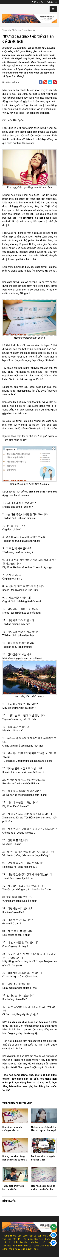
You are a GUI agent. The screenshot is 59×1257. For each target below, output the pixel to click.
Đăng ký (53, 2)
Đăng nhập (38, 2)
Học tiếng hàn (29, 30)
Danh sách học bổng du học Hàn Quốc (43, 1158)
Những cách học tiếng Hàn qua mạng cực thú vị (15, 1158)
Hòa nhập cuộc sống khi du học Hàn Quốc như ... (43, 1187)
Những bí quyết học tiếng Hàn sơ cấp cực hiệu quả (43, 1129)
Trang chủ (6, 30)
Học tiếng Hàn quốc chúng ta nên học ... (12, 1129)
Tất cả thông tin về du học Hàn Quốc (13, 1187)
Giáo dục (17, 30)
